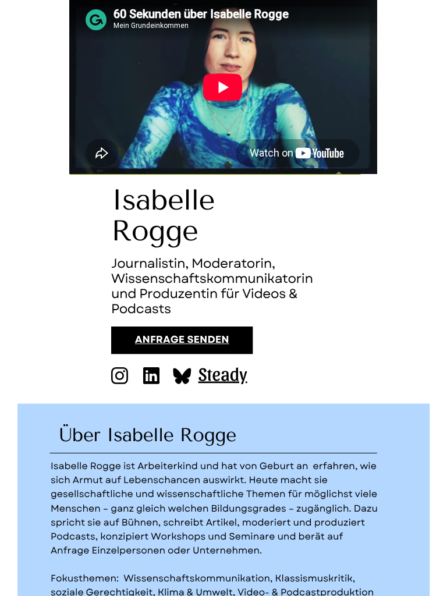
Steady (222, 373)
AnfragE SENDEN (182, 340)
